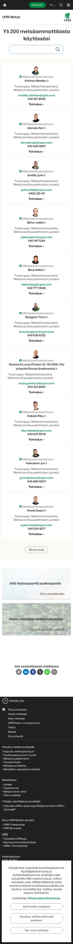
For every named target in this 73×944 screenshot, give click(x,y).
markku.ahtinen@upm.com (36, 95)
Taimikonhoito (12, 762)
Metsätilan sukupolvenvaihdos (22, 769)
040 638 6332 (36, 335)
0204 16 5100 (9, 860)
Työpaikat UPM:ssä (15, 839)
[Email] (54, 672)
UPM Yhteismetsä (14, 824)
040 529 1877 (36, 529)
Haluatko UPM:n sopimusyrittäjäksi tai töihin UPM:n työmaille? (34, 807)
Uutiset (8, 784)
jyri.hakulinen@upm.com (37, 478)
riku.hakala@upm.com (36, 430)
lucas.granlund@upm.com (37, 383)
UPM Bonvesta (13, 828)
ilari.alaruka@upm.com (36, 143)
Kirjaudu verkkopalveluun (19, 751)
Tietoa (12, 727)
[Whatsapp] (47, 672)
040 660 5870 (36, 481)
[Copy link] (19, 672)
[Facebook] (33, 672)
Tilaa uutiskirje (12, 795)
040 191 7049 (36, 241)
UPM (5, 834)
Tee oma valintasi (36, 930)
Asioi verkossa (16, 718)
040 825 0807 (36, 146)
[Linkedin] (26, 672)
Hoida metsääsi (17, 714)
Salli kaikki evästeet (36, 906)
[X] (40, 672)
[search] (61, 5)
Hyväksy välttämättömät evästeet (36, 918)
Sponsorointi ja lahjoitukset (20, 842)
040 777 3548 (36, 288)
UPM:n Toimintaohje (15, 846)
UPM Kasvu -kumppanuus (24, 723)
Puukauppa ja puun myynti (20, 755)
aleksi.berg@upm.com (36, 284)
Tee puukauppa (17, 709)
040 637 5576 (36, 434)
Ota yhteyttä (15, 736)
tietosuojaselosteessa (44, 898)
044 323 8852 (36, 387)
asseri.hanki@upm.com (36, 525)
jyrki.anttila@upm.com (36, 190)
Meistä (12, 732)
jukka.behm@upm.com (36, 237)
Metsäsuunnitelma (15, 766)
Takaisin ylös (16, 701)
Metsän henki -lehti (15, 791)
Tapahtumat (11, 788)
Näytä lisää (36, 550)
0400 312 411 (37, 193)
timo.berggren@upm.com (36, 332)
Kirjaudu (37, 5)
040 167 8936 (36, 99)
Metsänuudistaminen (16, 758)
